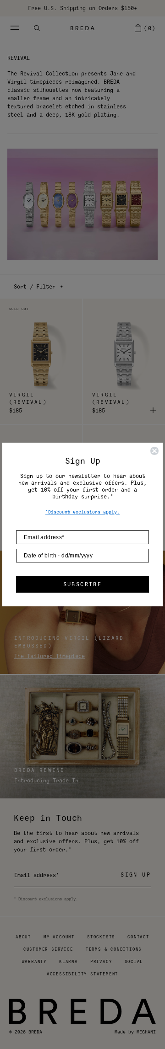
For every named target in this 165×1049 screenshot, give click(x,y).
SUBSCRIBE (82, 584)
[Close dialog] (154, 450)
